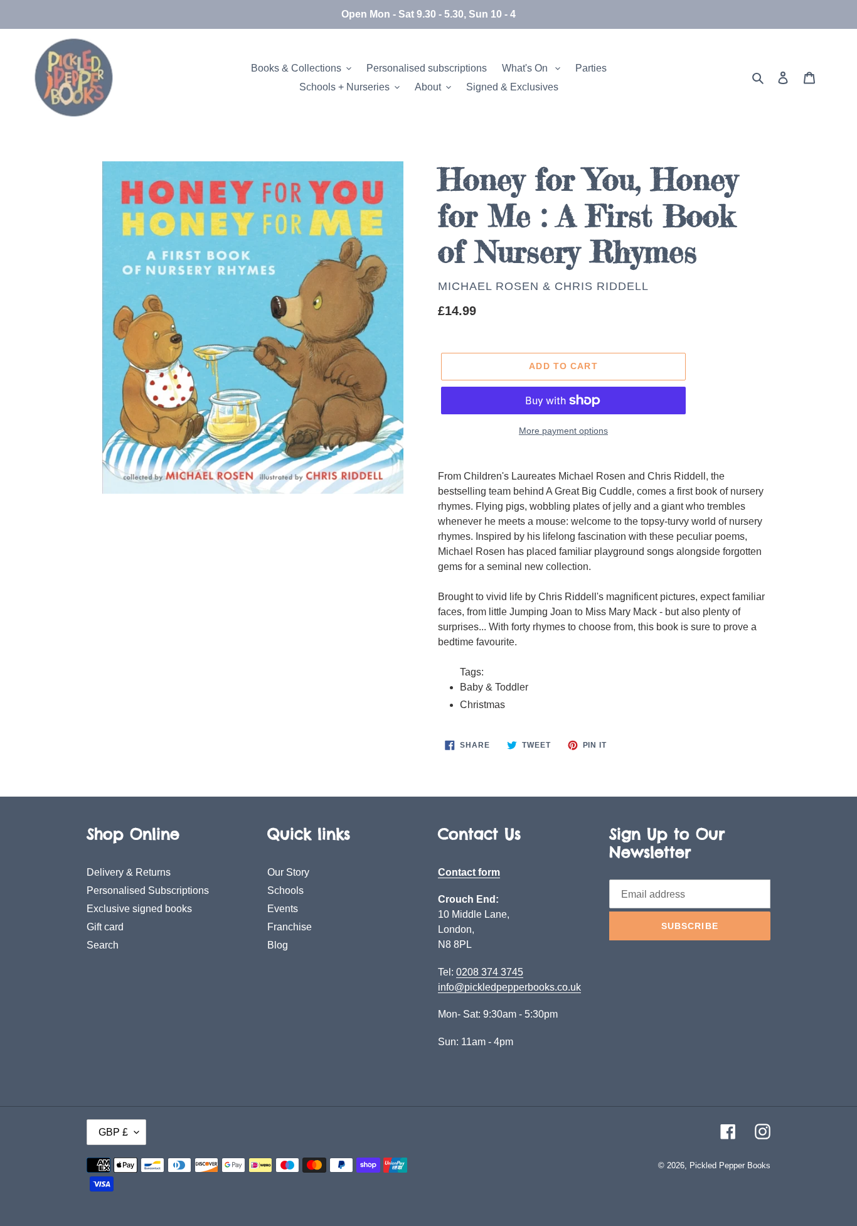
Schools (285, 890)
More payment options (563, 431)
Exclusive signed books (139, 908)
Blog (277, 945)
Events (282, 908)
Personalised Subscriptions (148, 890)
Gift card (105, 927)
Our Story (288, 872)
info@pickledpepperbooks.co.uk (509, 987)
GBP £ (113, 1132)
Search (103, 945)
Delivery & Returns (129, 872)
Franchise (289, 927)
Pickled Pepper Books (729, 1165)
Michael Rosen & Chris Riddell (543, 286)
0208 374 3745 (489, 972)
